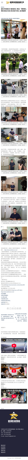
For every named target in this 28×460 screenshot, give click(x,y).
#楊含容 (3, 304)
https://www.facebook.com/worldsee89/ (15, 285)
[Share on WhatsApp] (8, 308)
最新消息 (2, 7)
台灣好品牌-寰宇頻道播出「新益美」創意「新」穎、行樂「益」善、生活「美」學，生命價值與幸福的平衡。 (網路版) (21, 317)
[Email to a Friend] (15, 308)
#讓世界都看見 (4, 295)
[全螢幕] (2, 367)
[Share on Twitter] (13, 308)
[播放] (2, 354)
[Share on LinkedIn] (20, 308)
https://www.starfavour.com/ (10, 250)
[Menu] (2, 2)
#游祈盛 (3, 302)
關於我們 (3, 445)
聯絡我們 (3, 452)
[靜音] (2, 363)
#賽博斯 (10, 18)
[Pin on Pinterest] (18, 308)
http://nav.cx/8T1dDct (17, 290)
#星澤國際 (3, 293)
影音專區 (3, 447)
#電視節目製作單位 (5, 300)
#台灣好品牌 (4, 297)
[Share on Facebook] (10, 308)
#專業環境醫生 (16, 18)
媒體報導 (3, 448)
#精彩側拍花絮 (4, 18)
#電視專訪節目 (4, 298)
